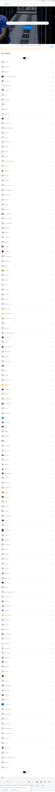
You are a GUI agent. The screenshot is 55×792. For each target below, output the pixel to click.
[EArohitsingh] (6, 91)
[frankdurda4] (6, 238)
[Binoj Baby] (6, 276)
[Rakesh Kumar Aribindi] (7, 129)
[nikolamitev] (5, 432)
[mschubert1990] (6, 447)
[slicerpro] (5, 521)
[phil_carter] (6, 295)
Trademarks (43, 785)
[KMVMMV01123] (6, 262)
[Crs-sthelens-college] (7, 224)
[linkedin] (37, 782)
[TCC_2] (5, 324)
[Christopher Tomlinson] (7, 305)
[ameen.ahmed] (6, 338)
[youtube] (41, 782)
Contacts (8, 781)
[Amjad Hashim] (6, 124)
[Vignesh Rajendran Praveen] (9, 593)
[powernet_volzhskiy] (7, 219)
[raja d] (5, 442)
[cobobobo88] (6, 357)
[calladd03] (5, 672)
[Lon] (4, 105)
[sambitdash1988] (6, 715)
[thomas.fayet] (6, 381)
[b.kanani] (5, 427)
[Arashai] (5, 768)
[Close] (30, 786)
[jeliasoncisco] (6, 658)
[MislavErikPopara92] (7, 710)
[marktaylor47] (6, 290)
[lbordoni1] (5, 205)
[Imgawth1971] (6, 243)
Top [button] (3, 777)
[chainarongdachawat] (7, 348)
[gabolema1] (5, 555)
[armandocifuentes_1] (7, 734)
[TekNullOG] (5, 152)
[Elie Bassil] (6, 456)
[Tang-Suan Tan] (7, 621)
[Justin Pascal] (6, 545)
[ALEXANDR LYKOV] (7, 607)
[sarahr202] (6, 63)
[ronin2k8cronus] (7, 598)
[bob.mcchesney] (6, 319)
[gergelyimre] (6, 167)
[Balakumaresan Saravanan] (8, 162)
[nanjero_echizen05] (7, 257)
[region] (16, 789)
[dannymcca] (5, 526)
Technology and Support (30, 45)
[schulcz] (5, 157)
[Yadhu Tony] (6, 611)
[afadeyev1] (6, 630)
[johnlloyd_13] (6, 705)
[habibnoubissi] (6, 196)
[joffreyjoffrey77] (7, 488)
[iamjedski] (5, 138)
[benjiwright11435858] (7, 729)
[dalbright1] (5, 560)
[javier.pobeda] (6, 649)
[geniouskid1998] (6, 414)
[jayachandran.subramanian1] (9, 334)
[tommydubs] (6, 465)
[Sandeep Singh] (7, 86)
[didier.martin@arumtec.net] (9, 758)
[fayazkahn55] (6, 115)
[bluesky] (49, 782)
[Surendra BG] (6, 602)
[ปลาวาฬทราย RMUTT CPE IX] (9, 77)
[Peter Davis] (6, 512)
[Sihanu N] (6, 507)
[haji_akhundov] (6, 390)
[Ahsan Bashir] (6, 667)
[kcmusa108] (5, 569)
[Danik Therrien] (6, 691)
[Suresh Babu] (6, 386)
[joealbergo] (6, 233)
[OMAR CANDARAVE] (8, 191)
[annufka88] (5, 550)
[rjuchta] (5, 419)
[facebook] (29, 782)
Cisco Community (20, 45)
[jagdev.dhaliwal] (7, 404)
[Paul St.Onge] (6, 181)
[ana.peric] (5, 366)
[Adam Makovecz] (7, 474)
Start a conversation (27, 27)
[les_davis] (6, 479)
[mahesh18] (6, 68)
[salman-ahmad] (7, 310)
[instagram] (45, 782)
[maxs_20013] (6, 739)
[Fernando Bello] (7, 654)
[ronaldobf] (6, 502)
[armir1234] (5, 281)
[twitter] (33, 782)
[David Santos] (6, 423)
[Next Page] (28, 58)
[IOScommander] (6, 143)
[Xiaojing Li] (5, 588)
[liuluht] (4, 371)
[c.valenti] (5, 409)
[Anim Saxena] (6, 82)
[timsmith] (5, 395)
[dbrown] (5, 677)
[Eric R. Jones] (6, 252)
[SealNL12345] (6, 229)
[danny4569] (6, 574)
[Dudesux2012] (6, 210)
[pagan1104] (5, 720)
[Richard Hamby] (7, 531)
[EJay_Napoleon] (6, 186)
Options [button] (51, 46)
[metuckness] (6, 749)
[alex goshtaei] (6, 579)
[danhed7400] (6, 437)
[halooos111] (5, 343)
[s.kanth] (5, 682)
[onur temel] (6, 470)
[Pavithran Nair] (6, 119)
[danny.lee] (5, 376)
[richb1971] (6, 493)
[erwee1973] (6, 583)
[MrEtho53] (6, 763)
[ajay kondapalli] (7, 362)
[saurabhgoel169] (7, 517)
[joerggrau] (6, 536)
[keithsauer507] (6, 644)
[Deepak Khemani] (7, 616)
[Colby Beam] (6, 271)
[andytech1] (5, 267)
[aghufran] (6, 110)
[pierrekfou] (5, 744)
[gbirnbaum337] (6, 329)
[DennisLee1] (5, 300)
